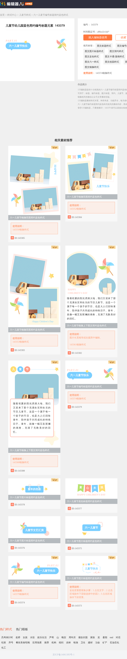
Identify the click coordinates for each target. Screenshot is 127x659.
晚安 (64, 637)
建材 (90, 642)
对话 (118, 637)
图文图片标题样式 (94, 51)
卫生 (83, 642)
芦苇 (51, 637)
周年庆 (72, 637)
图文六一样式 (92, 62)
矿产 (105, 642)
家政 (92, 637)
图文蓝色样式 (92, 56)
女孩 (25, 637)
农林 (68, 642)
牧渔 (75, 642)
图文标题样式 (104, 46)
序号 (11, 642)
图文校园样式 (112, 62)
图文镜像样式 (92, 67)
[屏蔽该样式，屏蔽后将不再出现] (54, 238)
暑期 (105, 637)
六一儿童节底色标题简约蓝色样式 (84, 501)
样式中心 (12, 15)
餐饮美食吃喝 (23, 642)
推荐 (46, 642)
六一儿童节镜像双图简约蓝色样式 (27, 217)
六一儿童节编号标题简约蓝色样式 (84, 386)
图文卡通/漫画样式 (114, 56)
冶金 (97, 642)
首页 (2, 15)
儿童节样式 (25, 15)
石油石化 (114, 642)
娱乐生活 (42, 637)
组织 (61, 642)
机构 (54, 642)
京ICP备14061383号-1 (63, 654)
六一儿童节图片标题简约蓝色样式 (27, 497)
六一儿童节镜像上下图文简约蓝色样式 (86, 325)
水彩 (32, 637)
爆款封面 (83, 637)
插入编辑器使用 (97, 37)
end (111, 637)
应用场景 (37, 642)
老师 (18, 637)
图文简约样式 (117, 51)
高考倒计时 (7, 637)
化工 (3, 647)
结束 (3, 642)
